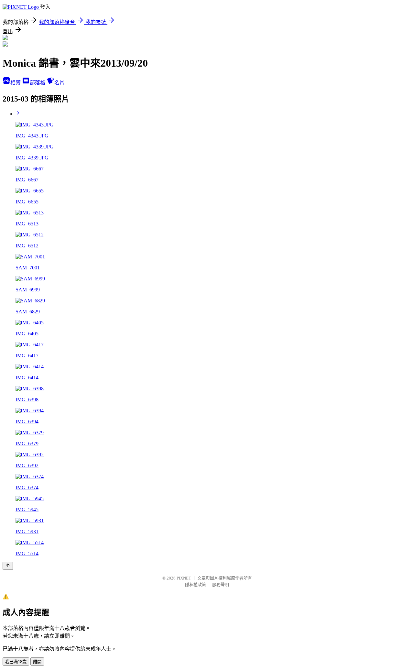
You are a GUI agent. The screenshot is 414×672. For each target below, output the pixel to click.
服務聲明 (220, 584)
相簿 (16, 82)
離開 (37, 661)
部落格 (38, 82)
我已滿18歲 (16, 661)
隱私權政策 (195, 584)
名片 (59, 82)
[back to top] (8, 566)
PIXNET (184, 578)
